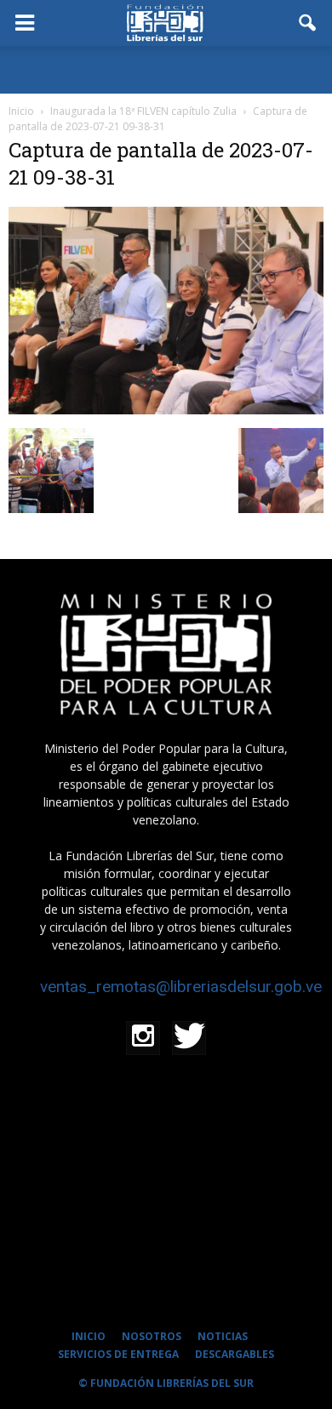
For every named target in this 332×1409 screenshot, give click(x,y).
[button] (308, 23)
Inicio (21, 111)
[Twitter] (189, 1038)
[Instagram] (143, 1038)
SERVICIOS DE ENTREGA (118, 1354)
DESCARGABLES (234, 1354)
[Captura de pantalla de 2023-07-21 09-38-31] (166, 410)
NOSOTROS (151, 1336)
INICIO (89, 1336)
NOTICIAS (222, 1336)
